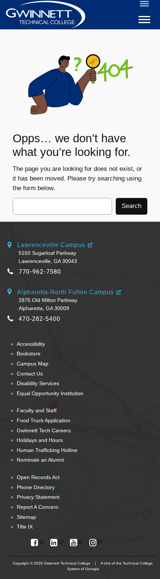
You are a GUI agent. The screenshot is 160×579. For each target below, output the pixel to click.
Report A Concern (37, 507)
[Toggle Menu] (144, 3)
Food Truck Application (43, 420)
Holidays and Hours (40, 440)
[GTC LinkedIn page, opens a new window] (56, 543)
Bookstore (29, 354)
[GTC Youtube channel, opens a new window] (76, 543)
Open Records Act (38, 477)
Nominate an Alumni (40, 460)
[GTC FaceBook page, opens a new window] (37, 543)
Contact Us (30, 374)
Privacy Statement (38, 497)
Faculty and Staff (37, 410)
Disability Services (38, 383)
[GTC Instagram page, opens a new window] (95, 543)
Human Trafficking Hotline (47, 450)
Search (131, 205)
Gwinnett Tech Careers (44, 430)
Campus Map (32, 364)
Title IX (25, 527)
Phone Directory (36, 487)
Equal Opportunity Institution (50, 393)
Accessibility (31, 344)
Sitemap (26, 517)
